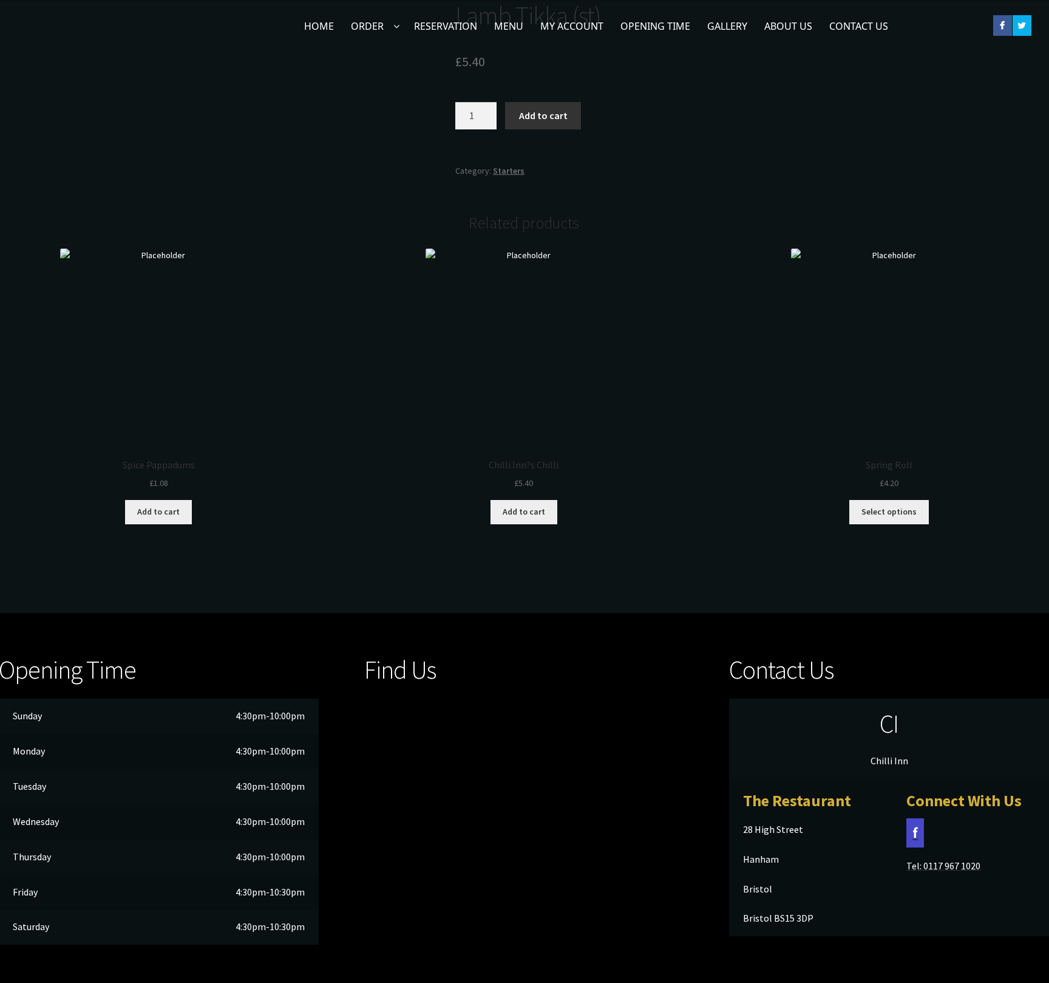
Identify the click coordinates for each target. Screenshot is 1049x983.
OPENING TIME (655, 26)
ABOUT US (788, 26)
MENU (508, 26)
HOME (319, 26)
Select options (889, 511)
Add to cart (543, 115)
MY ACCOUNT (571, 26)
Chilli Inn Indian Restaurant (39, 34)
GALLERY (727, 26)
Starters (508, 170)
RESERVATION (445, 26)
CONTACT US (858, 26)
